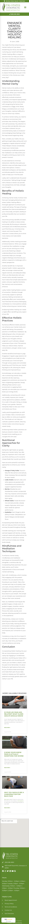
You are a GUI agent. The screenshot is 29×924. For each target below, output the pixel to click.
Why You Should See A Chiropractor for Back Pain (14, 794)
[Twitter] (8, 871)
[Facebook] (3, 871)
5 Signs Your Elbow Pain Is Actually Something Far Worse (14, 754)
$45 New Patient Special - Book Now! (15, 1)
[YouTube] (12, 871)
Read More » (7, 727)
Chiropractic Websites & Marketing (14, 922)
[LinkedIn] (10, 871)
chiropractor (21, 801)
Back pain (6, 799)
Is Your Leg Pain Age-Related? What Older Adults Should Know (13, 714)
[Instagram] (5, 871)
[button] (25, 7)
